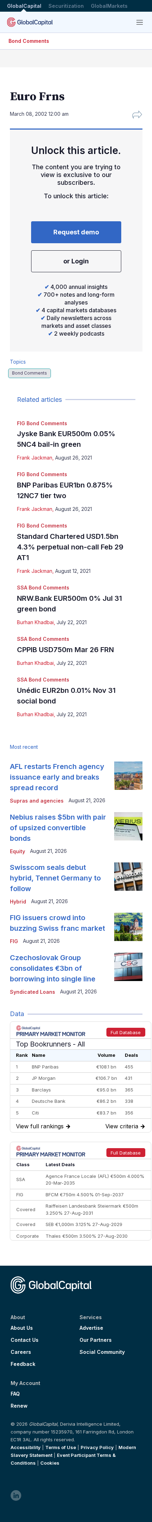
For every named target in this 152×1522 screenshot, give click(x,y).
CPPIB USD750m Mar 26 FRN (65, 649)
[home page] (30, 22)
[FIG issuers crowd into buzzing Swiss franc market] (128, 927)
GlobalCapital (24, 6)
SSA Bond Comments (43, 588)
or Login (76, 261)
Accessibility (26, 1447)
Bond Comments (28, 41)
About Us (22, 1328)
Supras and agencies (37, 801)
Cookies (49, 1463)
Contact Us (25, 1340)
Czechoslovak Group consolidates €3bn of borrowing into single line (52, 968)
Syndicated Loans (32, 992)
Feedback (23, 1364)
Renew (19, 1405)
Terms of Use (60, 1447)
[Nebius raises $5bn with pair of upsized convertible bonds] (128, 826)
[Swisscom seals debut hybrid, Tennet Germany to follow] (128, 876)
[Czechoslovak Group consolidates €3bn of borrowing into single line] (128, 967)
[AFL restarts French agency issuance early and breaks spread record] (128, 776)
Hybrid (18, 902)
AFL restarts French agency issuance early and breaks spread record (57, 777)
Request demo (76, 232)
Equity (17, 851)
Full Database (126, 1032)
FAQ (15, 1393)
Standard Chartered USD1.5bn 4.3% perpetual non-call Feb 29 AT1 (70, 547)
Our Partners (96, 1340)
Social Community (102, 1352)
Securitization (66, 6)
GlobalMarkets (109, 6)
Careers (21, 1352)
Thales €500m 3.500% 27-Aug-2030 (87, 1236)
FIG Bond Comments (42, 423)
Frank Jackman (34, 458)
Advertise (91, 1328)
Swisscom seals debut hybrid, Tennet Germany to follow (55, 878)
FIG (14, 941)
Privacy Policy (97, 1447)
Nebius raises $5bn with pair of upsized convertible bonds (58, 828)
